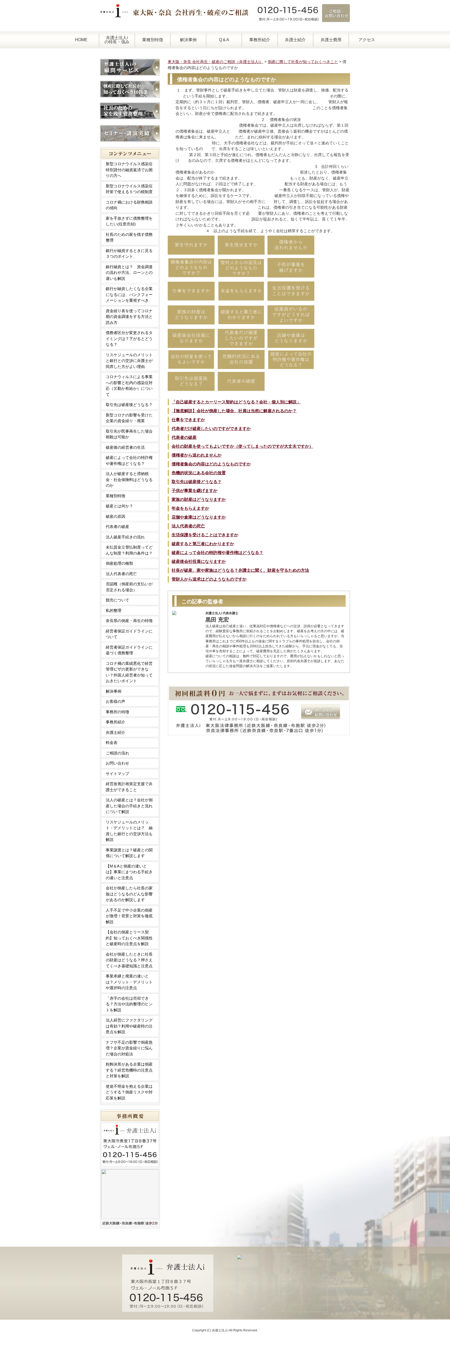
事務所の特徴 (117, 712)
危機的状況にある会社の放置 (199, 473)
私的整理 (113, 610)
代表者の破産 (184, 437)
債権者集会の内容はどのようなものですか (211, 464)
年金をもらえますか (190, 508)
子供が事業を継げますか (194, 490)
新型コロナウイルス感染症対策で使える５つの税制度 (129, 189)
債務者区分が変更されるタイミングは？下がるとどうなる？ (129, 338)
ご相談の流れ (117, 753)
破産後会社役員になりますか (199, 561)
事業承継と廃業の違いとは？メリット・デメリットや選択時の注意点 (129, 982)
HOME (81, 40)
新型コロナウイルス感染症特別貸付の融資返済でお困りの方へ (129, 170)
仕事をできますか (188, 419)
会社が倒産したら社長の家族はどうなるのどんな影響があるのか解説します (129, 894)
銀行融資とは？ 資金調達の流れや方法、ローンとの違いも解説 (129, 273)
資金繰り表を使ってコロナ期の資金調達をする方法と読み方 (129, 317)
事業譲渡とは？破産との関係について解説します (129, 853)
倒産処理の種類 (119, 563)
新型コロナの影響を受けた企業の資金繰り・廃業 (129, 418)
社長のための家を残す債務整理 (129, 237)
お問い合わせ (117, 763)
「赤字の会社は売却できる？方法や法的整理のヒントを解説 (129, 1004)
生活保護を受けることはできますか (205, 535)
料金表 (111, 742)
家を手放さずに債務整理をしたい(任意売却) (129, 221)
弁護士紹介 (295, 40)
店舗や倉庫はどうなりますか (199, 517)
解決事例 (188, 40)
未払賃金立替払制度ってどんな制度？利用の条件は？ (129, 550)
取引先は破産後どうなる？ (197, 481)
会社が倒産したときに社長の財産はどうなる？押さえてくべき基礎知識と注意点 (129, 960)
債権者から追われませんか (197, 455)
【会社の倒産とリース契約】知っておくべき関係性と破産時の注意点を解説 (129, 938)
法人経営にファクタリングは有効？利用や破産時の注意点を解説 (129, 1026)
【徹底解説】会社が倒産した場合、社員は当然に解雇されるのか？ (234, 411)
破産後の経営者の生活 (125, 447)
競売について (117, 600)
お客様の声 (115, 701)
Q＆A (224, 40)
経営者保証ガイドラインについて (129, 634)
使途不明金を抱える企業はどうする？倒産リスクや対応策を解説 (129, 1092)
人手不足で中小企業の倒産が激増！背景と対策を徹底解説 (129, 916)
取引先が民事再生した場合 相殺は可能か (131, 434)
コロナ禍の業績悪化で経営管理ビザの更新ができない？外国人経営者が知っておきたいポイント (129, 672)
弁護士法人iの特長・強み (116, 39)
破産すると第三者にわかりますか (203, 544)
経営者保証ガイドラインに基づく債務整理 (129, 650)
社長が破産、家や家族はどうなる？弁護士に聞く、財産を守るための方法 (240, 570)
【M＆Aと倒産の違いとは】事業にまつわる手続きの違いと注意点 (129, 872)
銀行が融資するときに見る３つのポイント (129, 253)
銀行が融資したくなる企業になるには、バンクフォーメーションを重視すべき (129, 294)
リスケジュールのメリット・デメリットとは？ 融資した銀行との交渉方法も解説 (129, 831)
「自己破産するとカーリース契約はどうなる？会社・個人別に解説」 (236, 402)
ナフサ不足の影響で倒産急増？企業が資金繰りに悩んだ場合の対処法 (129, 1048)
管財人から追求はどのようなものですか (209, 579)
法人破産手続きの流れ (125, 537)
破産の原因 (115, 516)
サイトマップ (117, 773)
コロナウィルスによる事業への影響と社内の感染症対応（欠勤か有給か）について (129, 385)
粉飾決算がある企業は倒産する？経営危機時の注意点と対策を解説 (129, 1070)
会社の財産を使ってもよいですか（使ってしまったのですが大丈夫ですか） (242, 446)
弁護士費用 (331, 40)
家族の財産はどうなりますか (199, 499)
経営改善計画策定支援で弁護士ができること (129, 787)
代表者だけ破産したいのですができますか (211, 428)
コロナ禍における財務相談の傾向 (129, 205)
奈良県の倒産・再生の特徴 (129, 620)
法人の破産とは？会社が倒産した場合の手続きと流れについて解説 (129, 806)
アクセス (366, 40)
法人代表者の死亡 (188, 526)
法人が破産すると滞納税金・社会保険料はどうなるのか (129, 479)
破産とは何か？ (119, 506)
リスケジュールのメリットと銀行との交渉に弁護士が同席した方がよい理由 (129, 361)
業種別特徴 (152, 40)
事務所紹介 (259, 40)
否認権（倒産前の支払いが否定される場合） (129, 587)
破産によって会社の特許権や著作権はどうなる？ (217, 552)
